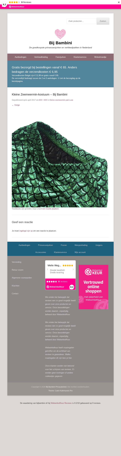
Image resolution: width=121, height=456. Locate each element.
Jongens (99, 245)
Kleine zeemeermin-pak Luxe (61, 100)
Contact (15, 293)
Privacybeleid (61, 387)
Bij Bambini (60, 43)
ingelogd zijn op (26, 231)
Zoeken (103, 21)
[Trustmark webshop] (93, 287)
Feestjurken (61, 57)
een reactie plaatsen (50, 209)
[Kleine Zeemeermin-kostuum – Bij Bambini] (60, 158)
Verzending (16, 262)
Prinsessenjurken (45, 245)
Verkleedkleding (41, 57)
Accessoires (40, 252)
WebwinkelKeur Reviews (61, 403)
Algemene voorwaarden (22, 278)
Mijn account (80, 252)
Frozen (64, 245)
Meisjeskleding (81, 245)
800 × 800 (43, 100)
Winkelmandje (100, 57)
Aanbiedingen (20, 57)
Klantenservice (80, 57)
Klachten (15, 286)
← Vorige (16, 105)
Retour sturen (17, 270)
